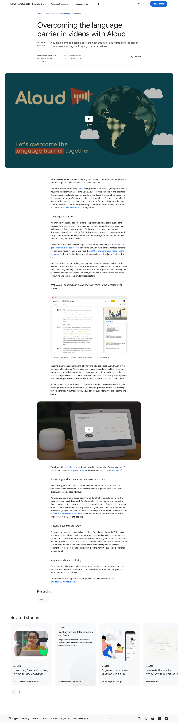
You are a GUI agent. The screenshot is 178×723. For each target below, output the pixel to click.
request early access (71, 207)
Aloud (80, 189)
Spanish (75, 470)
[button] (158, 4)
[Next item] (19, 692)
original (121, 467)
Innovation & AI (38, 4)
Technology (65, 13)
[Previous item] (13, 692)
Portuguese (109, 470)
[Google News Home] (20, 4)
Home (39, 13)
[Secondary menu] (146, 4)
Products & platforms (60, 4)
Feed (97, 4)
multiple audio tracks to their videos (66, 514)
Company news (81, 4)
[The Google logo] (13, 718)
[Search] (139, 4)
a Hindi (70, 467)
